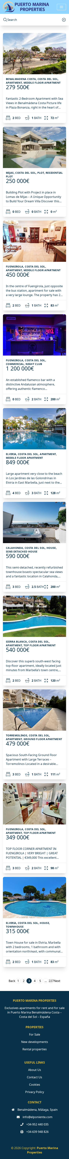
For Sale (34, 1034)
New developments (34, 1042)
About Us (34, 1070)
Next (57, 981)
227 (51, 981)
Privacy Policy (34, 1092)
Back (12, 981)
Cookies (34, 1085)
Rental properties (34, 1049)
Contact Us (34, 1077)
